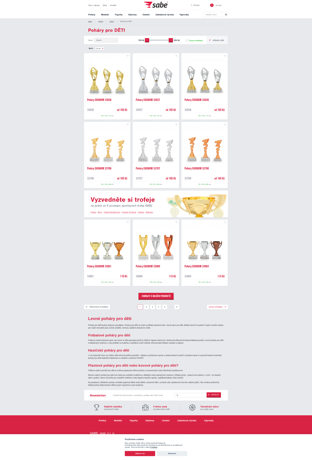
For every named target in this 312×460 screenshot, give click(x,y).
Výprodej (184, 14)
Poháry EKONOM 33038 (197, 100)
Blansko (149, 212)
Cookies (153, 447)
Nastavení (172, 453)
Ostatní (146, 14)
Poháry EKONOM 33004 (197, 266)
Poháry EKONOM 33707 (148, 168)
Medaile (105, 14)
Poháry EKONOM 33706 (99, 168)
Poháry (91, 14)
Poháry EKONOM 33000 (148, 266)
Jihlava (141, 212)
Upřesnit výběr (218, 40)
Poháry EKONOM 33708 (197, 168)
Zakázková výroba (165, 14)
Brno (100, 212)
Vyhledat (226, 14)
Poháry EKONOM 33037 (148, 100)
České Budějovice (112, 212)
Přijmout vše (140, 453)
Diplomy (132, 14)
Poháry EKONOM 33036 (99, 100)
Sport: (90, 40)
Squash (98, 48)
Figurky (118, 14)
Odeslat (215, 395)
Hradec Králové (129, 212)
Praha (93, 212)
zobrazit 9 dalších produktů (156, 296)
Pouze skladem (196, 40)
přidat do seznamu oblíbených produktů (127, 56)
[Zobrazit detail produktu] (107, 76)
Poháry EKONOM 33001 (99, 266)
